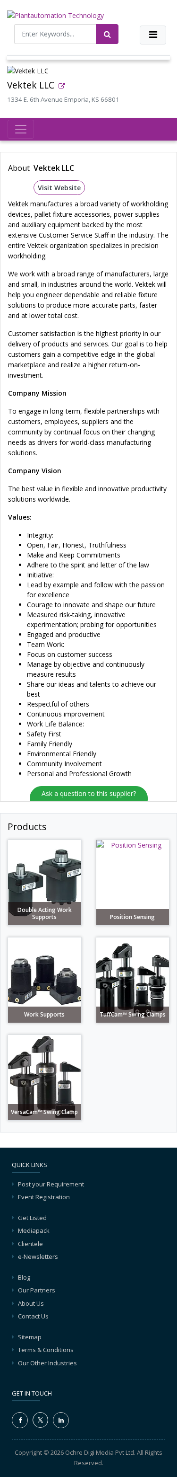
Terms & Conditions (46, 1349)
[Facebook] (20, 1420)
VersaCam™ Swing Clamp (44, 1112)
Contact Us (33, 1316)
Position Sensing (132, 917)
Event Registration (44, 1197)
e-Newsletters (38, 1256)
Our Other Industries (47, 1363)
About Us (31, 1303)
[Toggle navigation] (153, 35)
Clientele (30, 1243)
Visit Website (59, 187)
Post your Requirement (51, 1184)
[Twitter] (40, 1419)
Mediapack (34, 1230)
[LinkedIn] (61, 1420)
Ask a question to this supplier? (89, 793)
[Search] (107, 34)
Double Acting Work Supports (44, 913)
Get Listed (32, 1217)
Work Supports (44, 1014)
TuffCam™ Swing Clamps (133, 1014)
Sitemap (30, 1337)
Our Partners (36, 1290)
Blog (24, 1277)
